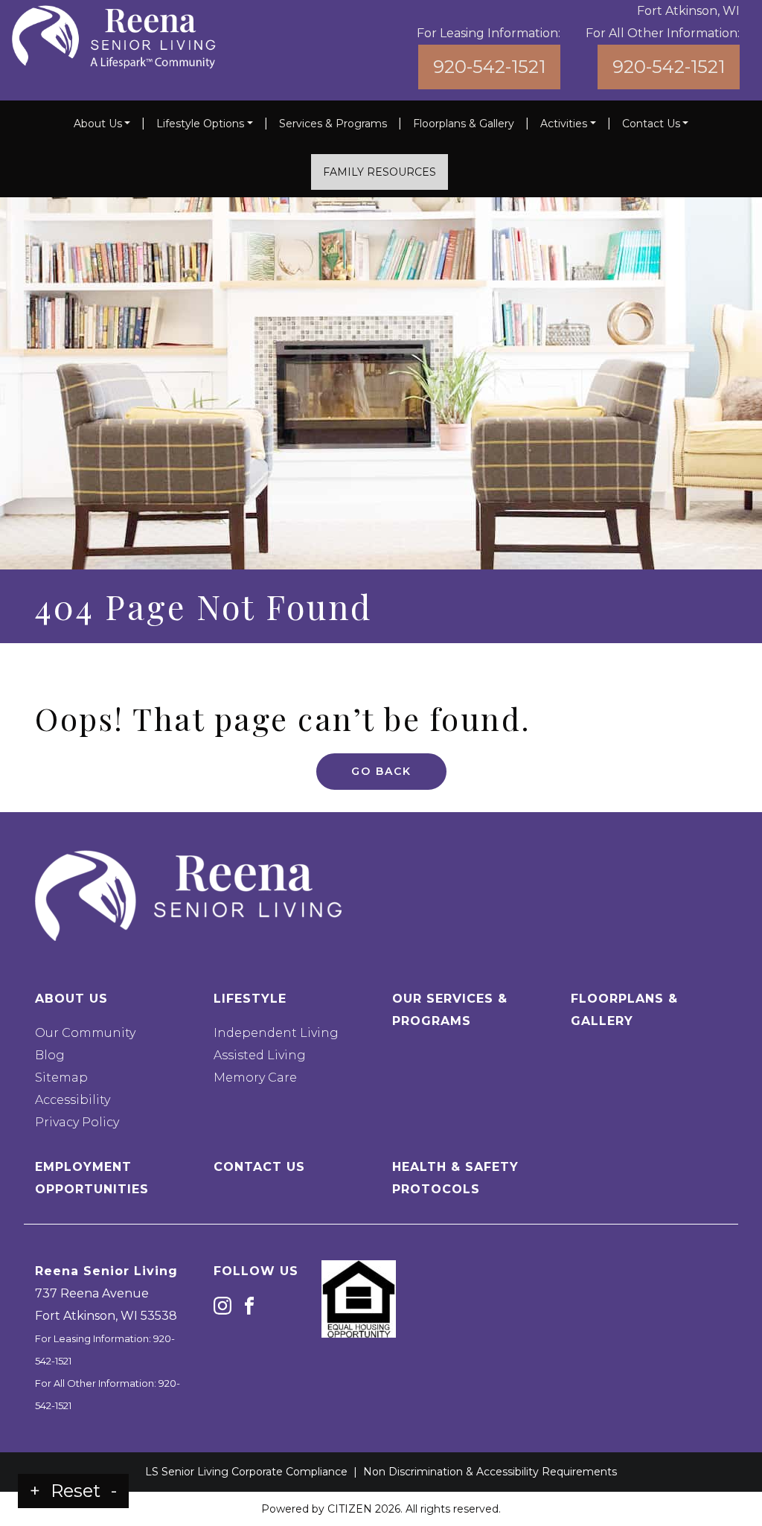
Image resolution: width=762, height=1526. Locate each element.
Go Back (381, 771)
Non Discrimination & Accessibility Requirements (490, 1471)
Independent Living (276, 1033)
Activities (563, 123)
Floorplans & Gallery (463, 123)
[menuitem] (102, 123)
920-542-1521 (489, 66)
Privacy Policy (77, 1122)
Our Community (85, 1033)
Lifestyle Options (200, 123)
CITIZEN (349, 1509)
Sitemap (61, 1077)
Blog (50, 1055)
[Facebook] (249, 1305)
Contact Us (651, 123)
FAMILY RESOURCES (379, 172)
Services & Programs (333, 123)
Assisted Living (260, 1055)
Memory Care (255, 1077)
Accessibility (72, 1100)
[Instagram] (222, 1305)
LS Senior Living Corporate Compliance (246, 1471)
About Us (98, 123)
